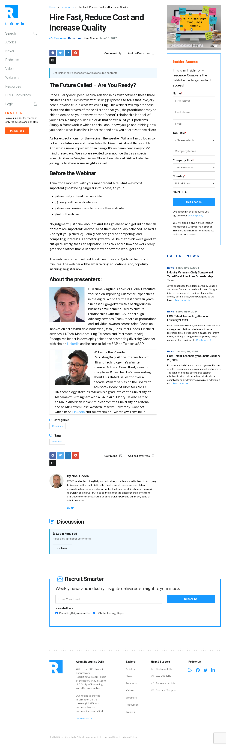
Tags (57, 435)
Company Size (183, 160)
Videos (10, 69)
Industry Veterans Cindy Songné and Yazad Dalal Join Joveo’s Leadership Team (190, 276)
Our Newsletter (164, 669)
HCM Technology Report (111, 613)
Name (177, 93)
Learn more (83, 718)
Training (130, 712)
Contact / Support (165, 690)
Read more (181, 300)
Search (10, 33)
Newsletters (64, 608)
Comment (111, 53)
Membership (17, 130)
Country (179, 176)
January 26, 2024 (187, 351)
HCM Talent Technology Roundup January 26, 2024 (193, 358)
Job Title (179, 133)
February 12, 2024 (187, 267)
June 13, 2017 (108, 38)
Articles (10, 42)
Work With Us (163, 676)
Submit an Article (165, 683)
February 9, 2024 (187, 311)
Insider (14, 113)
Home (52, 7)
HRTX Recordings (18, 95)
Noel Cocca (91, 38)
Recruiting (74, 38)
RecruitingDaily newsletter (74, 613)
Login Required (66, 533)
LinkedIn (73, 344)
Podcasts (12, 60)
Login (9, 104)
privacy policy (195, 215)
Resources (13, 86)
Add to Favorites (139, 53)
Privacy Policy (129, 737)
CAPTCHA (180, 192)
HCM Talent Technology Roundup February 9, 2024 (188, 318)
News (9, 51)
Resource (59, 38)
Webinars (12, 77)
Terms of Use (110, 737)
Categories (61, 420)
